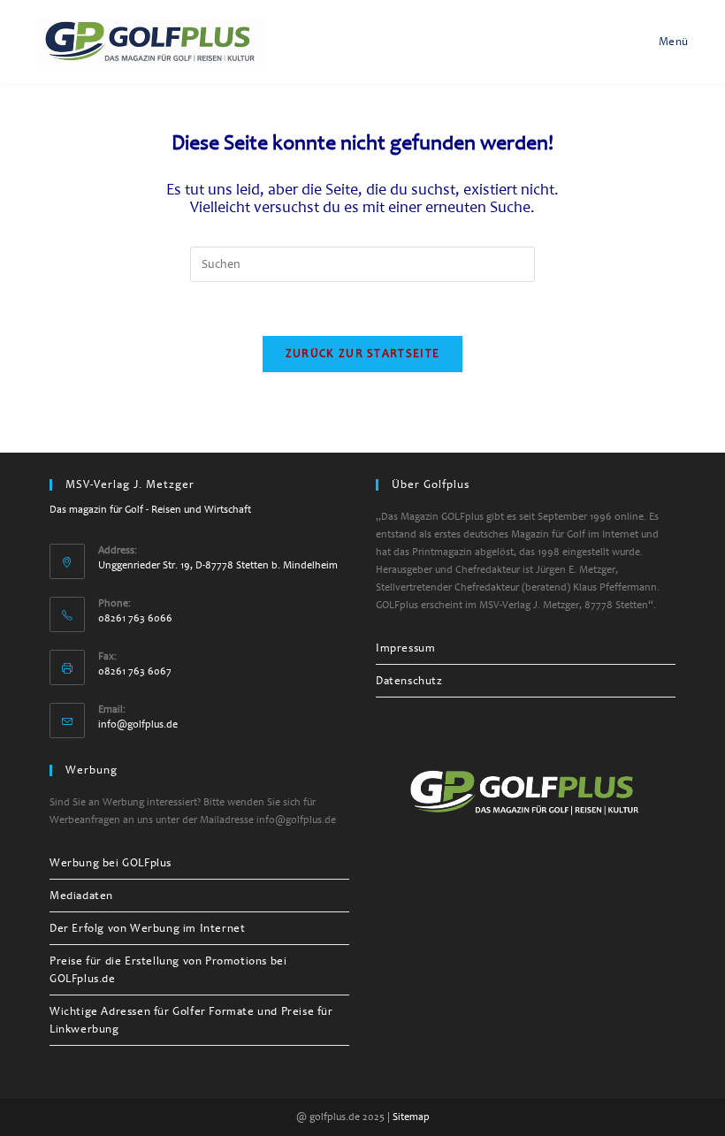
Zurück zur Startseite (362, 354)
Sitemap (411, 1117)
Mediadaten (81, 895)
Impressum (405, 648)
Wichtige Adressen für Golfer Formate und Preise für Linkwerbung (191, 1020)
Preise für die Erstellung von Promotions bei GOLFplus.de (168, 970)
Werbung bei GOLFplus (111, 863)
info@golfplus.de (138, 724)
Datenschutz (409, 681)
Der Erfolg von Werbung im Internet (147, 928)
